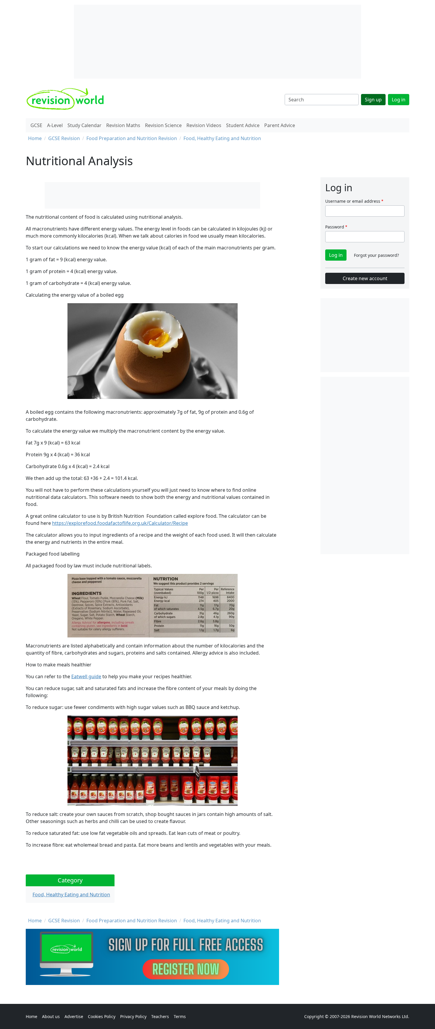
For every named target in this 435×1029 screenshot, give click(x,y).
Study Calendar (84, 125)
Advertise (74, 1016)
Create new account (365, 278)
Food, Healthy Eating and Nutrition (222, 138)
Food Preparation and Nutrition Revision (131, 138)
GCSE (36, 125)
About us (51, 1016)
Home (35, 138)
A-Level (55, 125)
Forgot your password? (376, 255)
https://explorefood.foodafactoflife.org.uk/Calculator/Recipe (120, 523)
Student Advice (243, 125)
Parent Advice (279, 125)
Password (334, 227)
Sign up (373, 99)
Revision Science (163, 125)
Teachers (160, 1016)
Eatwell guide (86, 676)
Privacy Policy (133, 1016)
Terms (180, 1016)
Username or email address (352, 201)
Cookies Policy (101, 1016)
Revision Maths (123, 125)
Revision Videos (203, 125)
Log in (398, 99)
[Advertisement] (364, 465)
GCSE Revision (64, 138)
